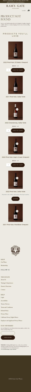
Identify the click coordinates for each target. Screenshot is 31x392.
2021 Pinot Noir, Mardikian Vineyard (15, 224)
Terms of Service (5, 304)
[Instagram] (2, 272)
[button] (16, 10)
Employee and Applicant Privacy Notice (11, 320)
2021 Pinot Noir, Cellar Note (15, 97)
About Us (3, 279)
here (7, 24)
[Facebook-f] (5, 272)
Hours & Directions (6, 286)
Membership (4, 265)
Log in (23, 10)
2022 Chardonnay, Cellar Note (15, 123)
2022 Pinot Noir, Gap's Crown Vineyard (15, 157)
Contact (3, 289)
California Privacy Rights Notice (9, 317)
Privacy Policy (4, 314)
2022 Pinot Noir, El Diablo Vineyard (15, 62)
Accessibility (4, 300)
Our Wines (4, 262)
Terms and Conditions (7, 307)
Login (15, 198)
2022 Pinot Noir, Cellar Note (15, 191)
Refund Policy (5, 310)
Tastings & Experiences (7, 283)
